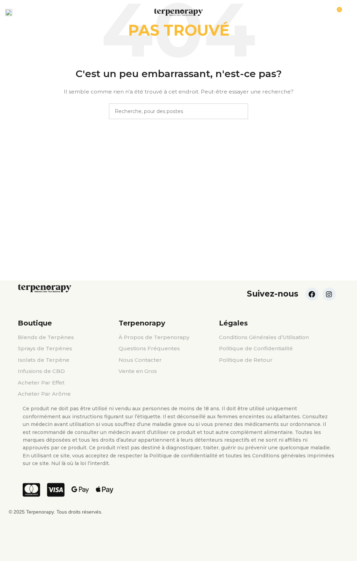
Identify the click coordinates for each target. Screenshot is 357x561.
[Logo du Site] (178, 12)
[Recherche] (349, 12)
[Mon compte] (22, 12)
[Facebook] (312, 294)
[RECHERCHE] (240, 111)
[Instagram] (329, 294)
